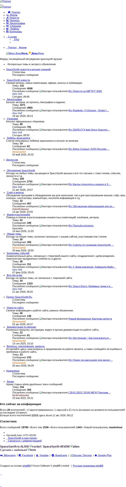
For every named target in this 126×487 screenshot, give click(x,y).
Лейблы (14, 29)
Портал (15, 12)
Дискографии (17, 23)
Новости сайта (15, 307)
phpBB (26, 465)
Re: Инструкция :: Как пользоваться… (89, 338)
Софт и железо (15, 192)
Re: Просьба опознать (81, 225)
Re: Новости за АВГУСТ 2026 (85, 91)
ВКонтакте (9, 455)
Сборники (15, 26)
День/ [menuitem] (21, 53)
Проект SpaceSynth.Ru (19, 297)
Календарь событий (18, 253)
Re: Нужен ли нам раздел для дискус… (90, 360)
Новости (13, 18)
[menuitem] (15, 39)
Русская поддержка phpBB (88, 465)
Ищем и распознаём (18, 214)
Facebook (27, 455)
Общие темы (14, 234)
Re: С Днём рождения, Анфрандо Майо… (92, 267)
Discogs (87, 455)
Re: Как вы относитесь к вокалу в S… (89, 184)
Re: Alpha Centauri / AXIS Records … (88, 149)
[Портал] (5, 1)
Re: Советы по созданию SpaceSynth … (91, 245)
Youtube (43, 455)
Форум (13, 15)
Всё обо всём (14, 275)
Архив (10, 381)
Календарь (15, 31)
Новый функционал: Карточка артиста (90, 318)
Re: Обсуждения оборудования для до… (91, 206)
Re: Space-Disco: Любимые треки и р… (90, 286)
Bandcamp (60, 455)
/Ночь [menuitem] (38, 53)
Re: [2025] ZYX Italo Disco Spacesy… (89, 129)
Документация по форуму (21, 327)
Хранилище (13, 371)
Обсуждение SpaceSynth (21, 170)
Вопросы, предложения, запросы (26, 346)
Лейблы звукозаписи (18, 138)
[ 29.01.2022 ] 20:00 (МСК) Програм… (89, 392)
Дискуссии (12, 160)
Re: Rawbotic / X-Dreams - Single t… (88, 110)
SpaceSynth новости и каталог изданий (28, 69)
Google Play (104, 455)
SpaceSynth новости (18, 80)
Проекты (14, 20)
